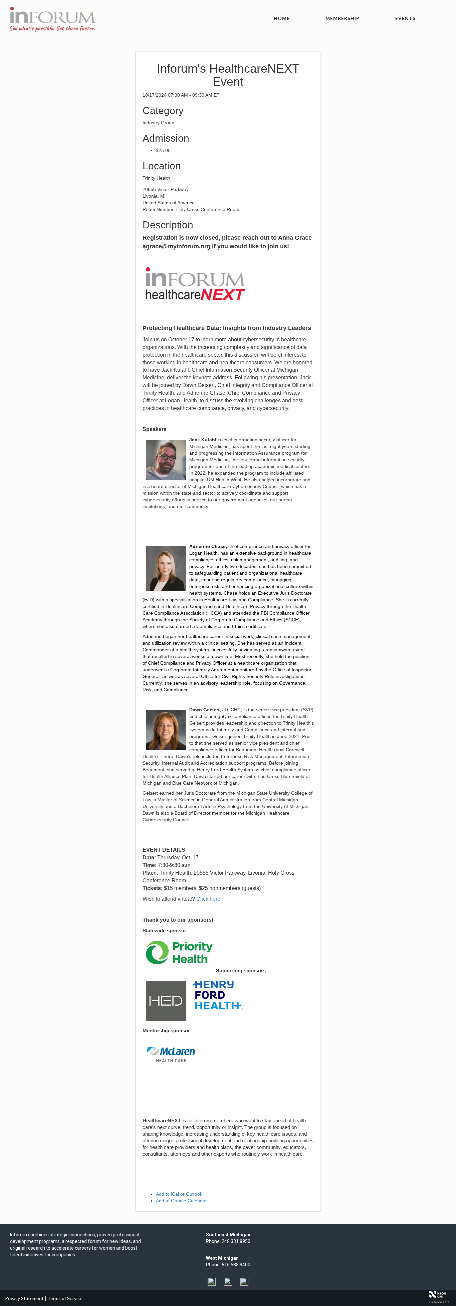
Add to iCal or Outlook (179, 1194)
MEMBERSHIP (342, 18)
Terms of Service (64, 1298)
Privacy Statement (24, 1298)
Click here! (209, 899)
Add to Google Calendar (181, 1200)
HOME (282, 18)
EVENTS (405, 18)
